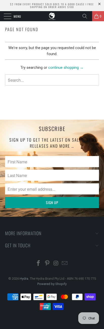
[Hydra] (52, 16)
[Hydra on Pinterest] (47, 263)
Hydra (24, 278)
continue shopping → (66, 67)
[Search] (86, 16)
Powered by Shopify (52, 284)
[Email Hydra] (65, 263)
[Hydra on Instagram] (56, 263)
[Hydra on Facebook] (38, 263)
